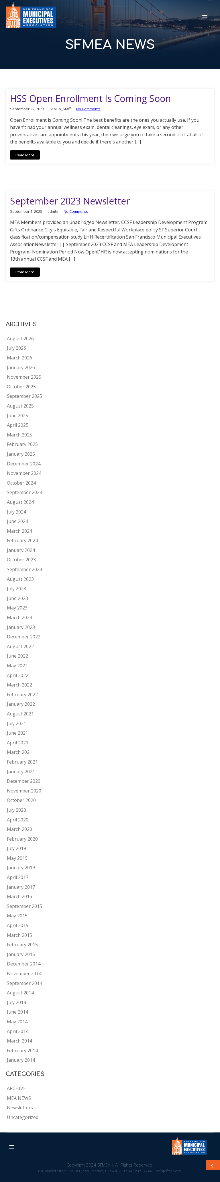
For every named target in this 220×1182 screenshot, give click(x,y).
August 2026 (20, 338)
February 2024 (22, 540)
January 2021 (21, 771)
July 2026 (16, 348)
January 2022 (21, 704)
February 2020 (22, 839)
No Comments (88, 108)
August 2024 (20, 502)
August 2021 (20, 714)
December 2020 (23, 781)
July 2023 (16, 588)
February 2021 (22, 762)
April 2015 (17, 925)
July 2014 (16, 1002)
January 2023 (21, 627)
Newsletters (20, 1107)
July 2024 (16, 512)
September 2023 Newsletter (70, 201)
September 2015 (24, 906)
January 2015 (21, 954)
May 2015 (17, 915)
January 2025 (21, 454)
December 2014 (23, 964)
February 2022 (22, 694)
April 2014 (17, 1031)
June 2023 (17, 598)
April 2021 (17, 743)
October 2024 (21, 483)
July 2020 (16, 810)
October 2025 (21, 386)
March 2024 (19, 531)
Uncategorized (22, 1117)
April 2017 (17, 877)
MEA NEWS (19, 1098)
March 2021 (19, 752)
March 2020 (19, 829)
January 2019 (21, 867)
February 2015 (22, 944)
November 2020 (24, 791)
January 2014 (21, 1060)
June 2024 (17, 521)
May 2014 (17, 1021)
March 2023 (19, 617)
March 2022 (19, 685)
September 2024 (24, 492)
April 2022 (17, 675)
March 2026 (19, 358)
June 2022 (17, 656)
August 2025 (20, 406)
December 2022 (23, 637)
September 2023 (24, 569)
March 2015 (19, 935)
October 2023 (21, 559)
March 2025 (19, 435)
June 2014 (17, 1012)
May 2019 (17, 858)
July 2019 (16, 848)
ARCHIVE (16, 1088)
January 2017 (21, 887)
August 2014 (20, 993)
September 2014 (24, 983)
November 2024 (24, 473)
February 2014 (22, 1050)
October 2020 (21, 800)
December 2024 (23, 464)
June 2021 (17, 733)
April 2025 (17, 425)
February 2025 (22, 444)
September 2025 (24, 396)
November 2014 (24, 973)
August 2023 (20, 579)
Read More (24, 155)
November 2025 (24, 377)
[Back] (213, 1165)
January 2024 (21, 550)
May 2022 (17, 665)
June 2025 (17, 415)
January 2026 (21, 367)
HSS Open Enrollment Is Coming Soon (90, 98)
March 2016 (19, 896)
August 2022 (20, 646)
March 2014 (19, 1041)
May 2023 (17, 608)
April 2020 (17, 820)
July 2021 (16, 723)
